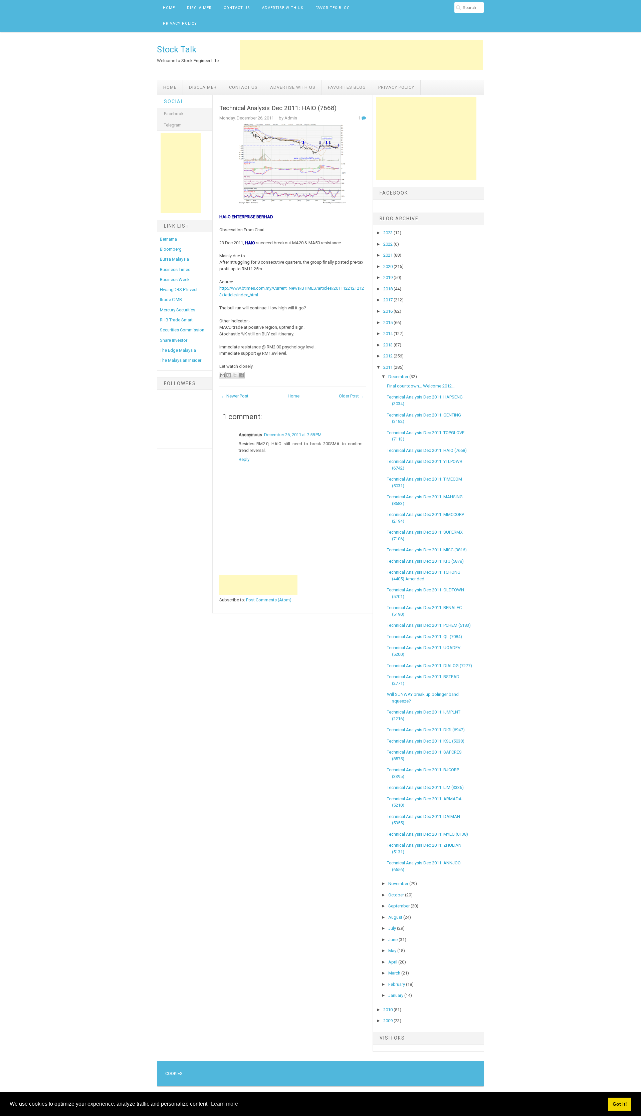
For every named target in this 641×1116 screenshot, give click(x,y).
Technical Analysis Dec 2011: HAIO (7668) (278, 108)
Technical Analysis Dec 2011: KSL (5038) (425, 741)
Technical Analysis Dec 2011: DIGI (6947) (426, 729)
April (393, 961)
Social (174, 101)
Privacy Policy (180, 23)
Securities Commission (182, 329)
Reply (244, 459)
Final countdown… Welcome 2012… (421, 385)
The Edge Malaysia (178, 350)
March (394, 972)
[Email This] (222, 375)
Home (169, 8)
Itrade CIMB (171, 299)
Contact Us (237, 8)
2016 (388, 311)
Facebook (174, 113)
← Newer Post (234, 395)
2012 (388, 355)
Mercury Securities (177, 309)
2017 (388, 299)
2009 (388, 1020)
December (398, 376)
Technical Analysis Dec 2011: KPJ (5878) (425, 561)
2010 (388, 1009)
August (395, 917)
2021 (388, 255)
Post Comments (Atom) (268, 599)
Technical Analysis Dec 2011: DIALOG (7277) (429, 665)
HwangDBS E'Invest (179, 289)
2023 (388, 232)
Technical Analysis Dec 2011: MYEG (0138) (427, 834)
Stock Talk (176, 49)
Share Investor (173, 340)
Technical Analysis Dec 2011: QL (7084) (424, 636)
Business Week (175, 279)
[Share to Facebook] (241, 375)
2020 (388, 266)
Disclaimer (199, 8)
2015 (388, 322)
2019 (388, 277)
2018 (388, 288)
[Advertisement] (361, 55)
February (397, 984)
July (392, 928)
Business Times (175, 269)
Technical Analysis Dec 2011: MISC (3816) (427, 549)
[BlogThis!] (228, 375)
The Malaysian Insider (180, 360)
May (392, 950)
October (396, 894)
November (398, 883)
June (393, 939)
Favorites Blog (332, 8)
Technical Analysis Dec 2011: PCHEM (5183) (429, 625)
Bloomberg (171, 249)
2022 (388, 244)
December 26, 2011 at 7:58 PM (293, 434)
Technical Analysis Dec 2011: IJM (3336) (425, 787)
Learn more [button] (224, 1104)
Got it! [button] (620, 1104)
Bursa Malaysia (174, 259)
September (399, 905)
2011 (388, 367)
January (396, 995)
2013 (388, 344)
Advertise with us (282, 8)
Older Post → (351, 395)
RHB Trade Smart (176, 319)
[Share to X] (235, 375)
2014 (388, 333)
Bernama (168, 239)
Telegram (173, 124)
